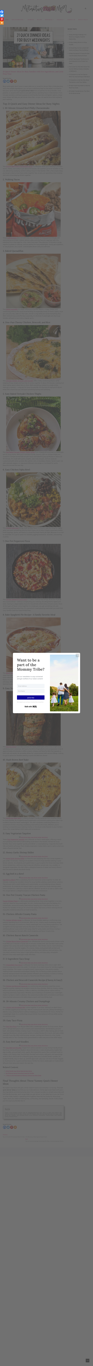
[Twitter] (2, 15)
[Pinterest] (2, 19)
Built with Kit (31, 706)
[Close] (77, 655)
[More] (2, 23)
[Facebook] (2, 12)
